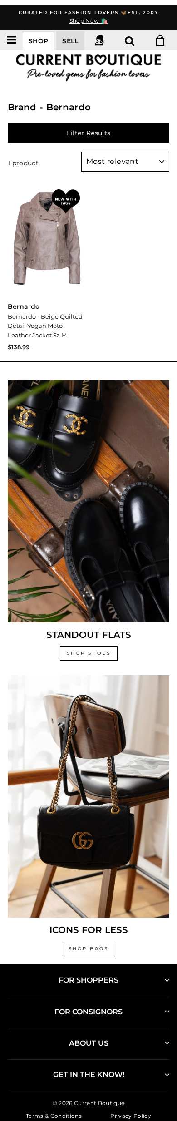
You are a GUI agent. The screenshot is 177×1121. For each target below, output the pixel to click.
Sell (70, 41)
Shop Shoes (89, 653)
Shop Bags (88, 949)
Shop (38, 41)
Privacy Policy (130, 1115)
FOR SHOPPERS (88, 980)
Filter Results (89, 133)
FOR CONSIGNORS (88, 1011)
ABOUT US (88, 1043)
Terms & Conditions (54, 1115)
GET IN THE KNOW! (88, 1074)
